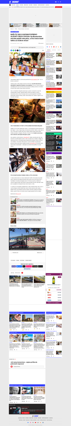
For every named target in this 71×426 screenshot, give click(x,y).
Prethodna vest (15, 252)
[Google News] (60, 47)
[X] (52, 47)
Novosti (18, 193)
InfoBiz (16, 28)
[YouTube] (54, 47)
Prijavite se (26, 412)
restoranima (32, 143)
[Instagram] (49, 47)
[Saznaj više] (44, 405)
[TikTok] (56, 47)
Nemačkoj (26, 137)
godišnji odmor (28, 260)
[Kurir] (14, 2)
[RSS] (58, 47)
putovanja (13, 260)
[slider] (27, 245)
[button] (41, 43)
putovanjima (34, 79)
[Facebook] (47, 47)
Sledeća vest (39, 252)
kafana (17, 260)
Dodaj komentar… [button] (17, 366)
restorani (22, 260)
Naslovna (12, 28)
